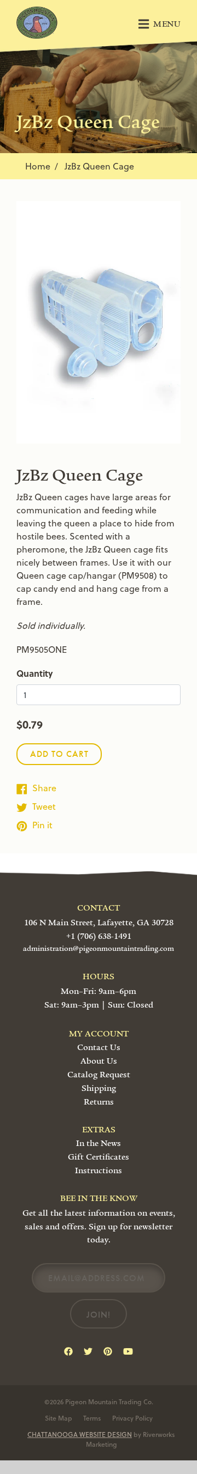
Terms (92, 1418)
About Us (98, 1061)
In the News (98, 1143)
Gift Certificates (98, 1157)
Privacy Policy (132, 1418)
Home (37, 166)
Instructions (98, 1170)
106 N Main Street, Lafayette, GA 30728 (98, 922)
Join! (98, 1314)
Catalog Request (98, 1074)
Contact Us (98, 1047)
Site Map (58, 1418)
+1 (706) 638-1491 (98, 936)
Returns (99, 1102)
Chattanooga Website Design (79, 1434)
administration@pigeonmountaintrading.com (98, 948)
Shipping (99, 1088)
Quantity (34, 673)
